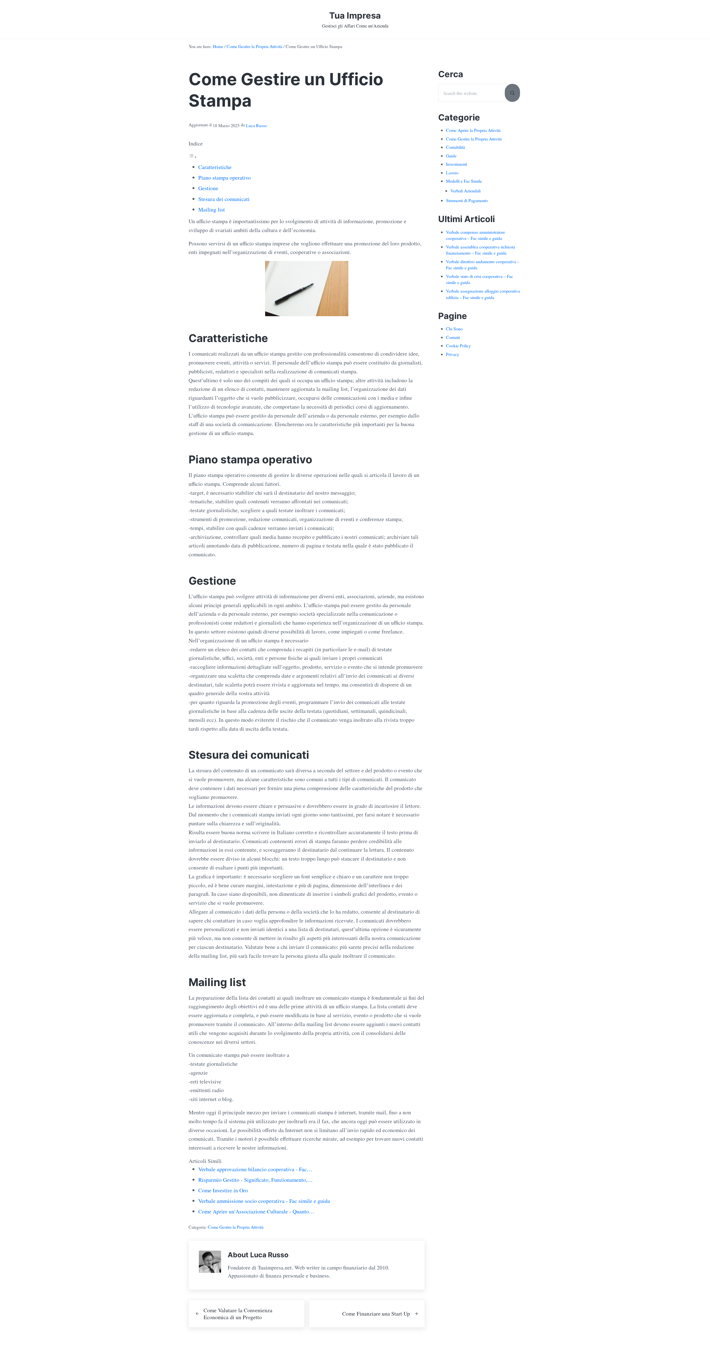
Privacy (452, 354)
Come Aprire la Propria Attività (473, 130)
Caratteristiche (215, 167)
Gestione (208, 188)
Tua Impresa (355, 15)
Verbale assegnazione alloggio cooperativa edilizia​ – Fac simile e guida (483, 294)
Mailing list (211, 209)
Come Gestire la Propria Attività (235, 1227)
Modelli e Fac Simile (464, 181)
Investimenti (456, 164)
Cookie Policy (458, 345)
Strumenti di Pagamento (467, 200)
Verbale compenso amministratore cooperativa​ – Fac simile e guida (475, 235)
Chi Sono (454, 328)
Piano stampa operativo (224, 177)
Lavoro (452, 172)
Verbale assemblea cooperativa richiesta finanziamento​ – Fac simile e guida (480, 250)
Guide (451, 156)
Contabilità (455, 147)
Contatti (453, 337)
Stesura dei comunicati (224, 199)
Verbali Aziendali (465, 190)
